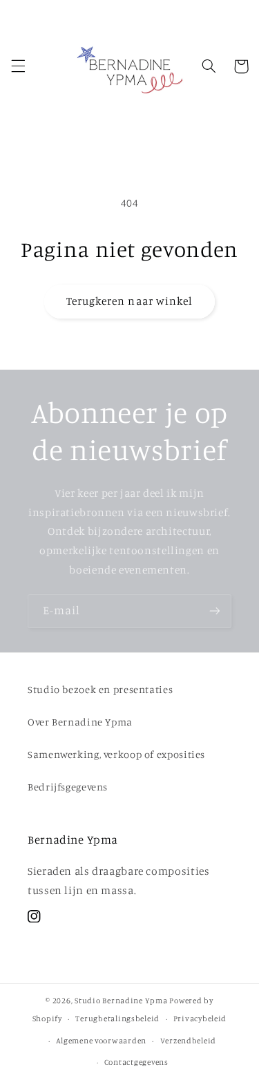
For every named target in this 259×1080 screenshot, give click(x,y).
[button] (18, 66)
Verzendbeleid (188, 1040)
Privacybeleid (200, 1018)
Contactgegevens (136, 1062)
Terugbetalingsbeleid (117, 1018)
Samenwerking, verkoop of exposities (116, 754)
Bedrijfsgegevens (68, 787)
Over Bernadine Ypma (80, 722)
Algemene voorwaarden (101, 1040)
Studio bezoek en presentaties (100, 689)
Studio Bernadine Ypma (121, 1000)
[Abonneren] (215, 611)
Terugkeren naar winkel (129, 300)
